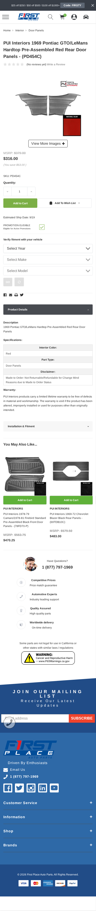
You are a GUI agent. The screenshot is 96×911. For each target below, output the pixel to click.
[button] (86, 17)
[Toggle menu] (5, 17)
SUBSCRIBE (82, 718)
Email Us (17, 769)
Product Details (17, 309)
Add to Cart (25, 500)
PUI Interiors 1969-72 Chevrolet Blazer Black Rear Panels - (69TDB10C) (69, 518)
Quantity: (9, 182)
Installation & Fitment (21, 426)
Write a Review (56, 64)
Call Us (9, 722)
